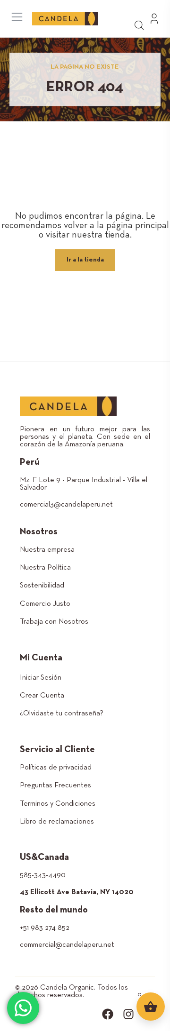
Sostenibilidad (42, 585)
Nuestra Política (45, 567)
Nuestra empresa (47, 550)
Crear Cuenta (42, 695)
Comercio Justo (45, 604)
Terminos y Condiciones (57, 804)
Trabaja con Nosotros (54, 622)
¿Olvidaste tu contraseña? (61, 713)
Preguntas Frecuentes (55, 785)
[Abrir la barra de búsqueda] (139, 25)
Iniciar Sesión (40, 677)
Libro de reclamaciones (57, 821)
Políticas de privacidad (56, 767)
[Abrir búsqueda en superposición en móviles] (144, 8)
